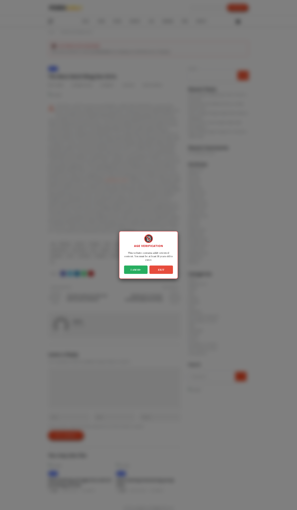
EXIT (161, 269)
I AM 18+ (136, 269)
